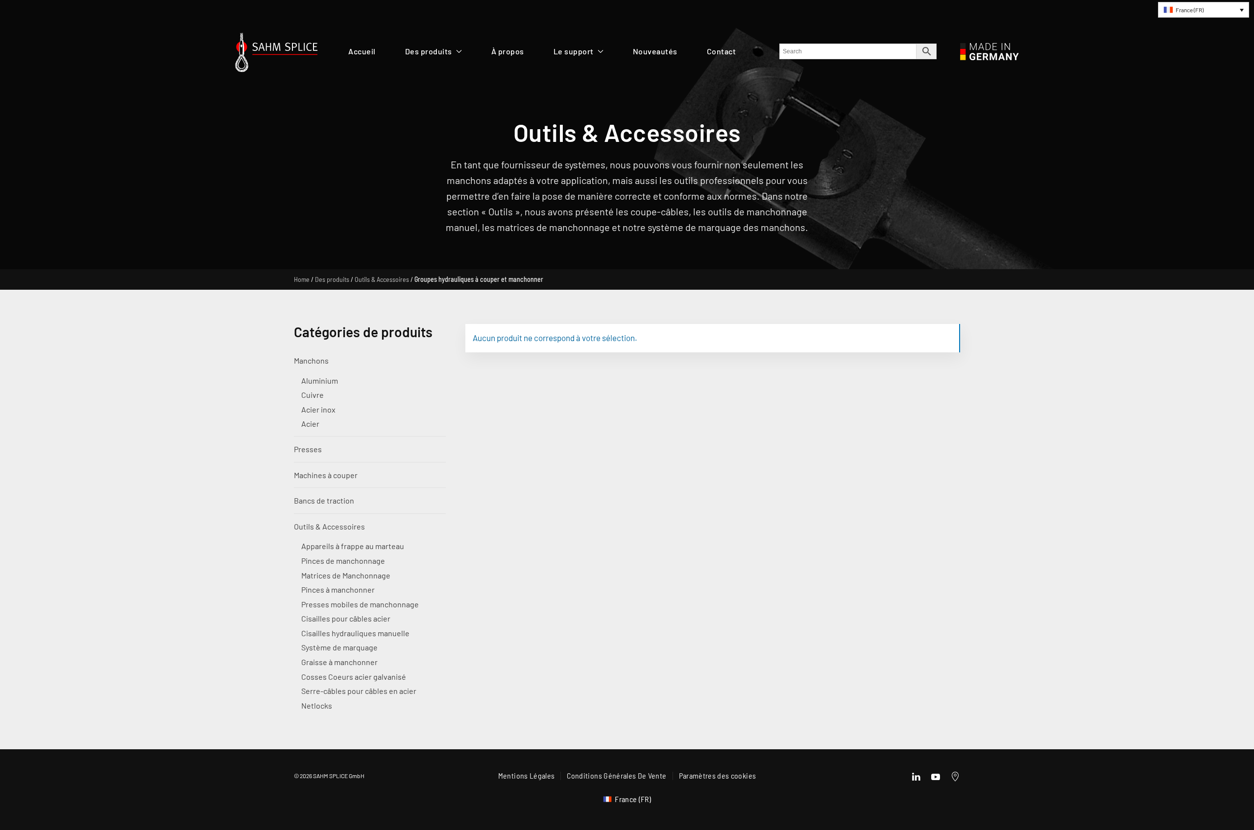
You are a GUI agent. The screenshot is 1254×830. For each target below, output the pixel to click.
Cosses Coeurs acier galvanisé (353, 676)
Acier (310, 423)
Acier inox (318, 409)
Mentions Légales (526, 775)
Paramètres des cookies (717, 775)
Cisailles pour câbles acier (345, 618)
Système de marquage (339, 647)
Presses (308, 449)
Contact (721, 51)
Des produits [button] (428, 51)
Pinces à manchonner (338, 589)
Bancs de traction (324, 500)
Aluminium (319, 380)
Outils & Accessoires (382, 279)
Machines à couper (326, 475)
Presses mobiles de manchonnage (360, 604)
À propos (507, 51)
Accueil (362, 51)
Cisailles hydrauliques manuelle (355, 633)
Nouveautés (655, 51)
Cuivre (312, 394)
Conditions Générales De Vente (616, 775)
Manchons (311, 360)
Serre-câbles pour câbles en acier (358, 690)
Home (302, 279)
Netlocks (316, 705)
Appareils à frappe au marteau (352, 546)
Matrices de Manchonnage (345, 575)
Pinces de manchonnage (343, 560)
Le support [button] (574, 51)
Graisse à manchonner (339, 662)
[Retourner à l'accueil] (276, 55)
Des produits (332, 279)
